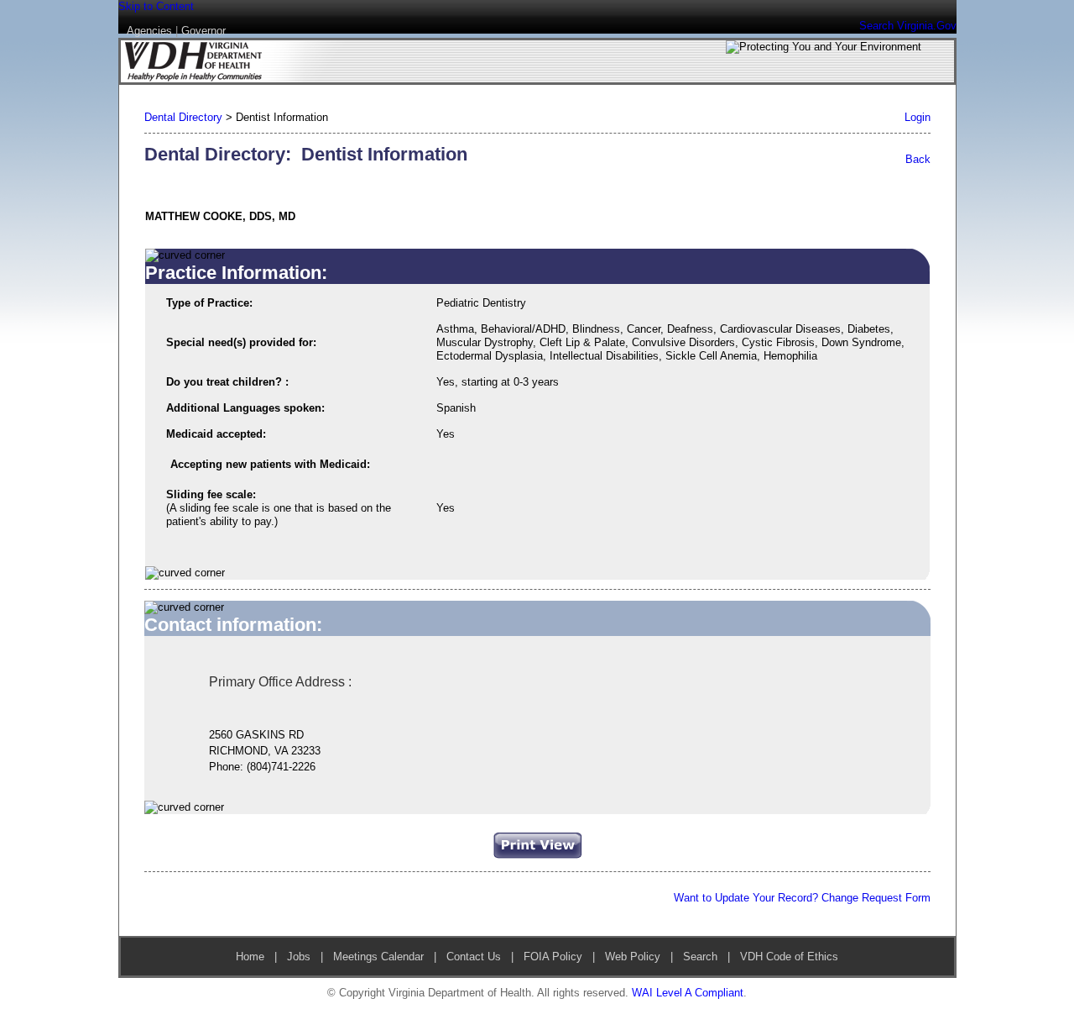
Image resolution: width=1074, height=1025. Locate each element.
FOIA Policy (553, 956)
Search (700, 956)
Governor (203, 30)
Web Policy (632, 956)
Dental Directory (183, 117)
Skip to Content (156, 6)
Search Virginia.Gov (908, 25)
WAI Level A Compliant (687, 992)
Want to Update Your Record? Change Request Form (802, 897)
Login (918, 117)
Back (918, 159)
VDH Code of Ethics (787, 956)
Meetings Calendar (378, 956)
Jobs (298, 956)
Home (250, 956)
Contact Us (473, 956)
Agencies (149, 30)
